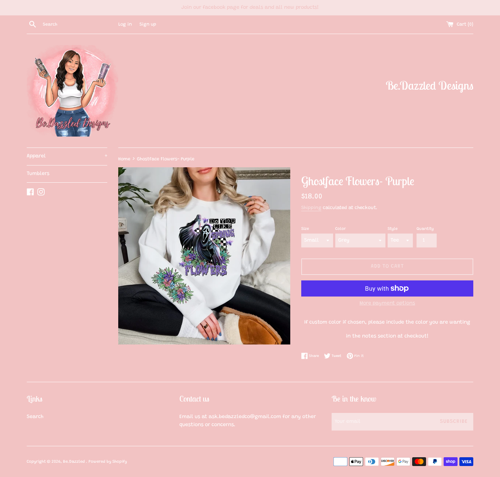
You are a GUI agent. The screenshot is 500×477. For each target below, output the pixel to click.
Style (393, 229)
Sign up (147, 24)
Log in (125, 24)
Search (35, 417)
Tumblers (38, 173)
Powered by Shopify (108, 462)
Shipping (311, 207)
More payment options (387, 303)
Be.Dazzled (74, 462)
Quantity (425, 229)
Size (305, 229)
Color (340, 229)
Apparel (67, 156)
